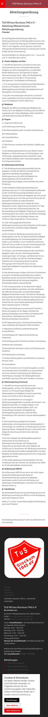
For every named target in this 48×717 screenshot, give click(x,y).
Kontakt (7, 587)
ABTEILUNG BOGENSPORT (17, 673)
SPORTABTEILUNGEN (15, 663)
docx (31, 520)
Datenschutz (9, 595)
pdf (23, 520)
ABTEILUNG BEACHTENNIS (17, 670)
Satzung (7, 590)
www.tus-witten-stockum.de (22, 619)
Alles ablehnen (12, 705)
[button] (2, 3)
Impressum (8, 592)
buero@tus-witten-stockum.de (21, 616)
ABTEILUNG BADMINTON (17, 667)
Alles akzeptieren (13, 711)
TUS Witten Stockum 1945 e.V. (26, 3)
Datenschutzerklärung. (21, 694)
